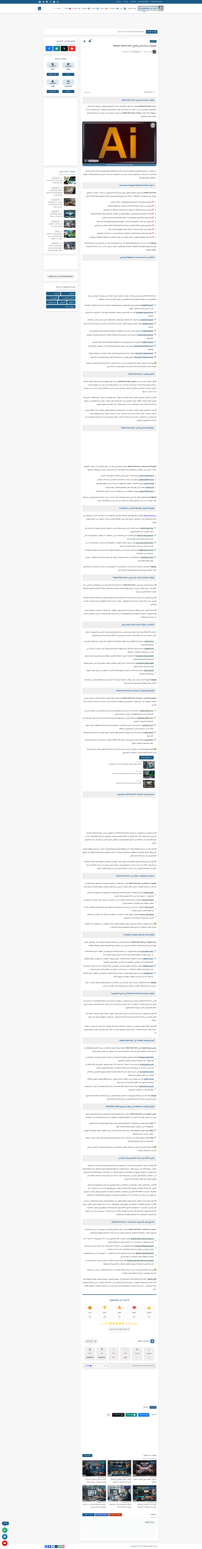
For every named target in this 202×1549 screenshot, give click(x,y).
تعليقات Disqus (88, 1514)
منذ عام (138, 761)
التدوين (102, 8)
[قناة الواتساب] (4, 1530)
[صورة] (69, 180)
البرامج (93, 8)
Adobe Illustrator (150, 516)
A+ (100, 1365)
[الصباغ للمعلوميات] (151, 9)
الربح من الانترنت (68, 298)
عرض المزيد (87, 1455)
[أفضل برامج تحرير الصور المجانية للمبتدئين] (149, 784)
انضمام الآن (52, 91)
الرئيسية (130, 8)
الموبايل (75, 8)
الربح (122, 8)
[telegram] (43, 1)
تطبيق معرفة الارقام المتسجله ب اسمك (56, 215)
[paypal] (47, 1)
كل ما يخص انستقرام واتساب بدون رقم (55, 225)
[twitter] (57, 1)
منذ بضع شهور (126, 1477)
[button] (143, 1415)
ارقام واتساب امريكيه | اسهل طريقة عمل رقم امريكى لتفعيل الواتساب (54, 248)
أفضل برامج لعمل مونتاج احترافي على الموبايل (125, 764)
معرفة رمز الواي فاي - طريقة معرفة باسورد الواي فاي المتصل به (54, 193)
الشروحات (112, 8)
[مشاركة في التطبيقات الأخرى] (108, 1415)
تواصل (87, 1365)
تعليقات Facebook (102, 1514)
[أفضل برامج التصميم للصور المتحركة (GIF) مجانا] (149, 774)
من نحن (126, 2)
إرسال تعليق (149, 1522)
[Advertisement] (101, 20)
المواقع (84, 8)
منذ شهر (152, 1477)
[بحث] (39, 8)
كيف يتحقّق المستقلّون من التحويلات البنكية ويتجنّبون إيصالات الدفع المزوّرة (118, 31)
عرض (68, 74)
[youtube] (39, 1)
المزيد (58, 8)
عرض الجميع (52, 74)
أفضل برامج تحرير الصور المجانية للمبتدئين (129, 783)
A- (95, 1365)
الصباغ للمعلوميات (136, 1546)
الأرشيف (133, 2)
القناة (66, 8)
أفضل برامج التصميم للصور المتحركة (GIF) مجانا (127, 773)
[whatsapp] (54, 1)
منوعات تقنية (69, 307)
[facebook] (50, 1)
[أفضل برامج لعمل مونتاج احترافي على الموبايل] (149, 765)
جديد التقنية (52, 302)
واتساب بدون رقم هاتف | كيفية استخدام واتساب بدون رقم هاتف (54, 205)
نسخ (105, 1365)
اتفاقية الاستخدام (143, 2)
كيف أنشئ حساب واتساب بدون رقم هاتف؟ (54, 182)
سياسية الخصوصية (157, 2)
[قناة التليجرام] (4, 1536)
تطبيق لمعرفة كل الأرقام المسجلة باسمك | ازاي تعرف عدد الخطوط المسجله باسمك (54, 236)
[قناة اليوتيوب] (4, 1543)
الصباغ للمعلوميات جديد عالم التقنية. (60, 276)
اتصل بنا (118, 2)
